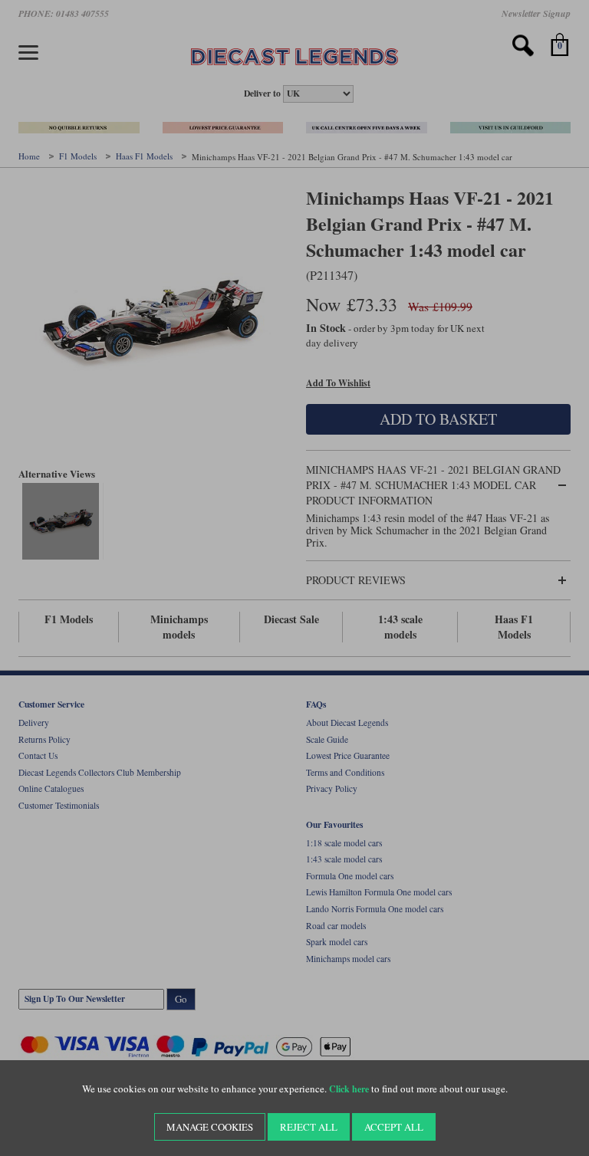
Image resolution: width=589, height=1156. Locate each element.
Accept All (393, 1127)
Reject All (308, 1127)
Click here (349, 1088)
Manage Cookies (209, 1127)
